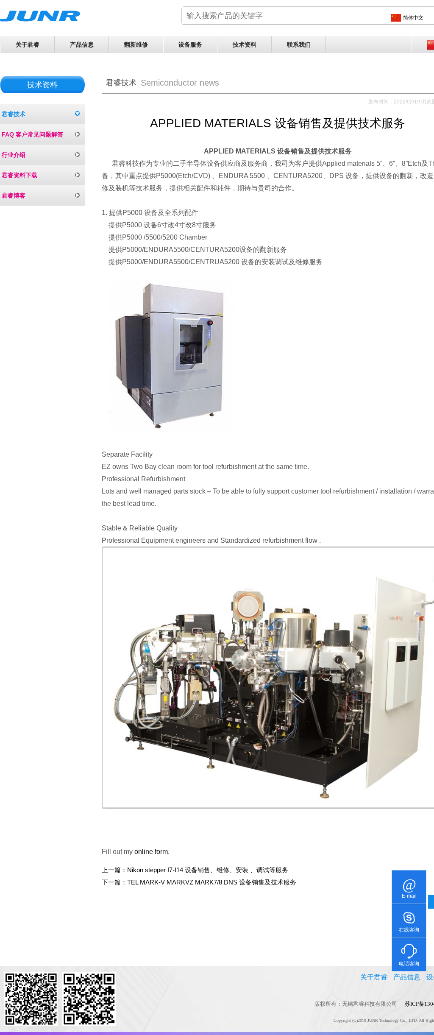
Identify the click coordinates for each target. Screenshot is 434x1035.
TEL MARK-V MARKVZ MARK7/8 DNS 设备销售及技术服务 (211, 882)
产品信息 (82, 44)
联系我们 (299, 44)
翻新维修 (136, 44)
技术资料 (244, 44)
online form (151, 851)
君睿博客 (13, 195)
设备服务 (190, 44)
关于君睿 (27, 44)
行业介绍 (13, 154)
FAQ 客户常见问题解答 (32, 134)
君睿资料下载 (19, 175)
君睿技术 (13, 114)
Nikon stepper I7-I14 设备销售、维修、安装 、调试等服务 (207, 870)
